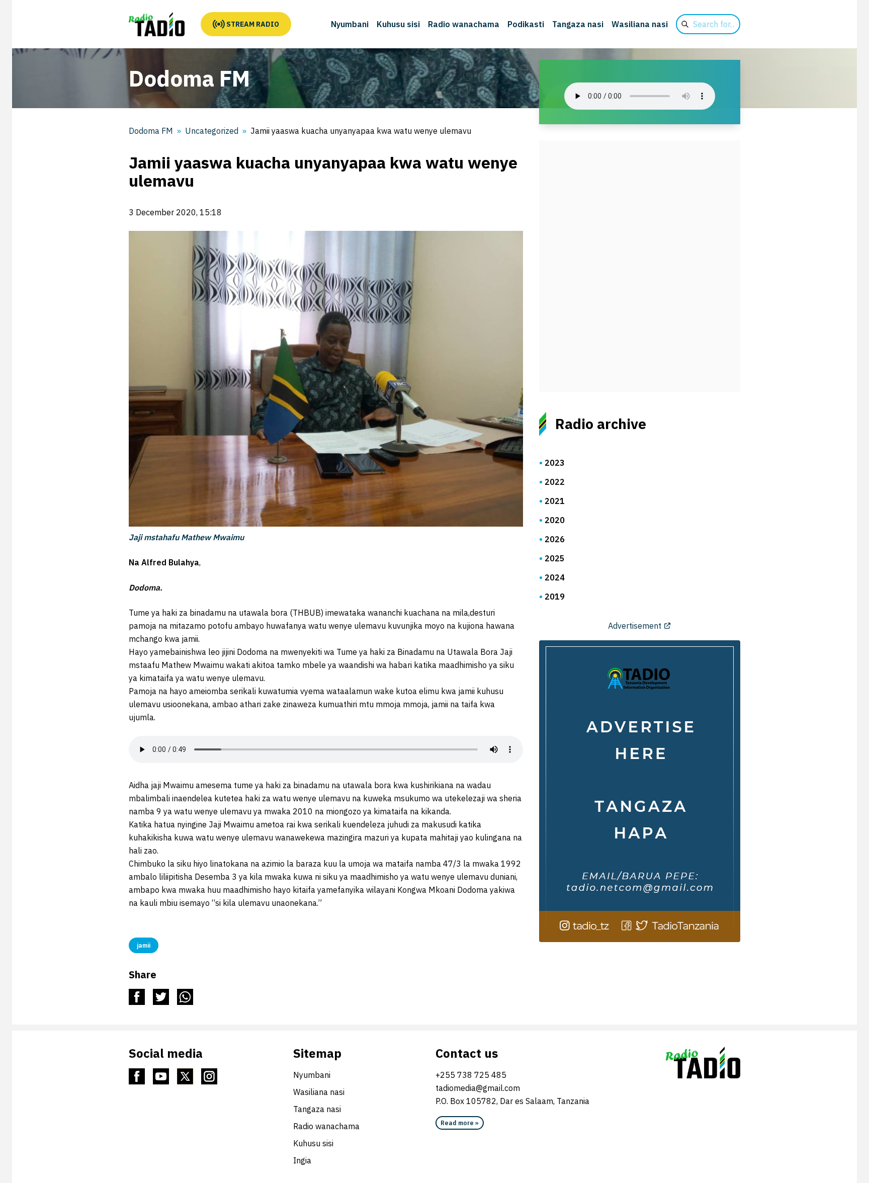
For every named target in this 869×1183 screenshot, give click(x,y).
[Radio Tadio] (703, 1063)
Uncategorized (211, 131)
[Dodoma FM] (157, 24)
